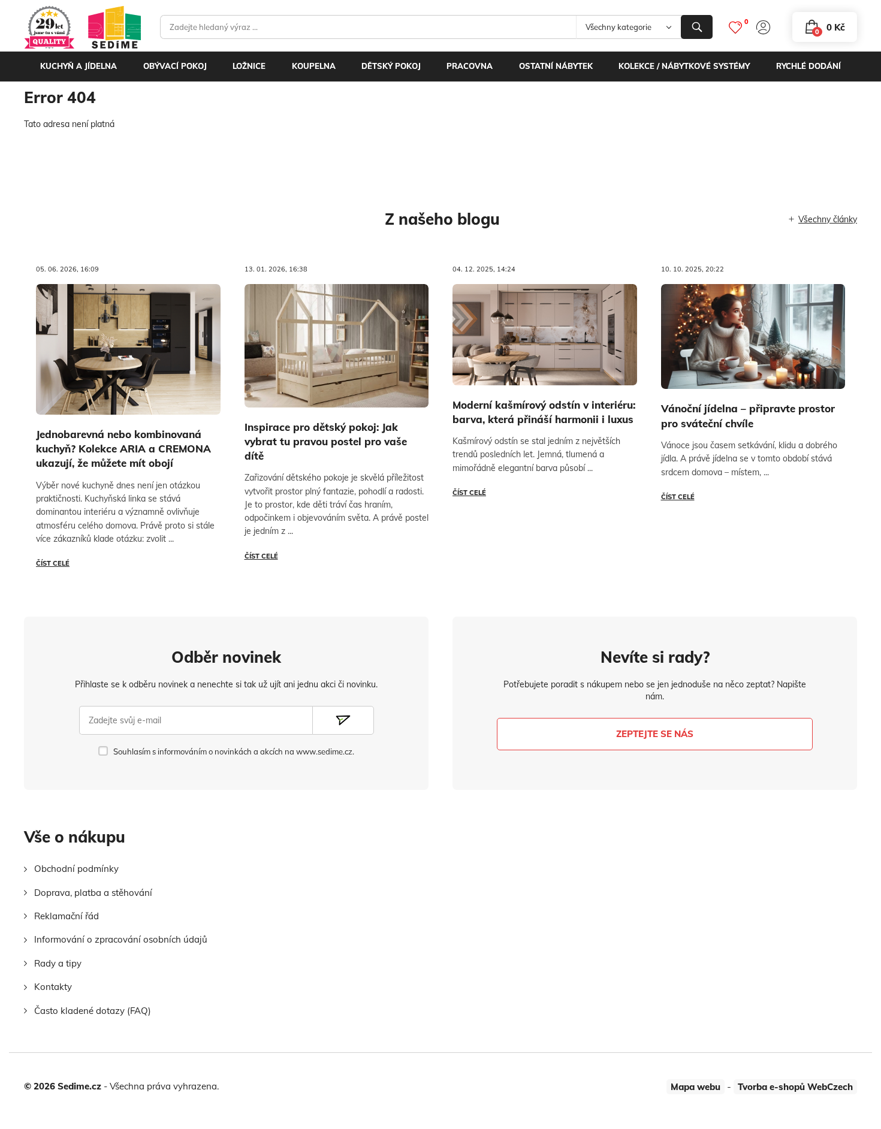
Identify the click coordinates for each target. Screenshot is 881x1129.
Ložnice (249, 66)
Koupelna (314, 66)
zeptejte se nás (654, 733)
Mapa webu (695, 1086)
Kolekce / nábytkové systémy (684, 66)
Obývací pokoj (175, 66)
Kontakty (53, 986)
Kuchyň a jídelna (78, 66)
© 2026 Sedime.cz (62, 1086)
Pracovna (469, 66)
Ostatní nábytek (556, 66)
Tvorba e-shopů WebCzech (795, 1086)
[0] (735, 27)
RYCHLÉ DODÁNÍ (808, 66)
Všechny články (827, 219)
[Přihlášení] (763, 27)
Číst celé (53, 563)
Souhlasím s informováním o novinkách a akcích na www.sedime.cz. (233, 751)
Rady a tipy (58, 963)
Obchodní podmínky (76, 868)
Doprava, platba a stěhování (93, 892)
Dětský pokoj (391, 66)
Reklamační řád (66, 916)
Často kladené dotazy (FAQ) (92, 1010)
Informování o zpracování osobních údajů (120, 939)
